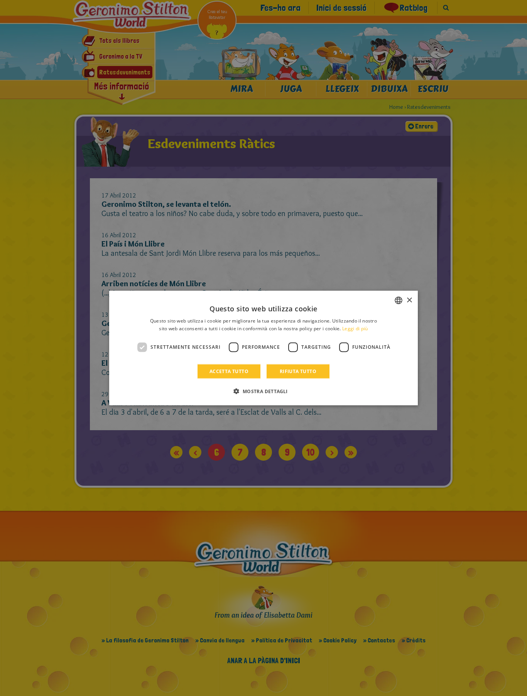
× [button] (409, 300)
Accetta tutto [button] (228, 371)
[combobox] (398, 300)
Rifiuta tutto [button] (298, 371)
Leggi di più (355, 328)
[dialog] (263, 348)
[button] (263, 390)
